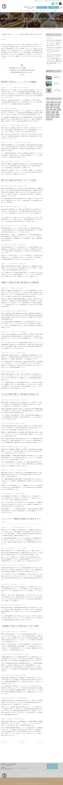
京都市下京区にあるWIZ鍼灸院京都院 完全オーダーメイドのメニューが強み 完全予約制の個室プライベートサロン (54, 50)
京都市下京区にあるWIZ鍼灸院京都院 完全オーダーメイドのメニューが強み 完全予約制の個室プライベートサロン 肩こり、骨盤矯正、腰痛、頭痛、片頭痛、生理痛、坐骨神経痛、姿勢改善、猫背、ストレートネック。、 (54, 60)
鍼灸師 (59, 102)
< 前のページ (4, 742)
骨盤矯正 (57, 114)
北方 (54, 107)
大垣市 (47, 107)
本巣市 (51, 109)
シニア (47, 109)
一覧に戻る (22, 742)
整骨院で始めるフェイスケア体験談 (17, 68)
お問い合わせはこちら (42, 7)
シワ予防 (52, 116)
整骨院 (55, 109)
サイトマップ (58, 779)
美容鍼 (57, 112)
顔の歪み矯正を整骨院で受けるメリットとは (21, 72)
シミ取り (47, 116)
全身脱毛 (58, 109)
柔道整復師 (52, 104)
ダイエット (57, 116)
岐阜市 (58, 107)
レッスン (47, 102)
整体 (56, 104)
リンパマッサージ (49, 119)
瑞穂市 (51, 107)
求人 (56, 102)
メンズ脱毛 (53, 112)
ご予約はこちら (53, 7)
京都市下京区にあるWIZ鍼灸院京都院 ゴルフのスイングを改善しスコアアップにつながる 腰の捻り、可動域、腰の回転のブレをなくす (54, 43)
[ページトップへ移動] (61, 766)
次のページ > (39, 742)
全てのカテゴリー (50, 38)
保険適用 (52, 102)
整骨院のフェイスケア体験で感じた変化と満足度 (22, 70)
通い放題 (47, 112)
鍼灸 (59, 104)
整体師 (47, 104)
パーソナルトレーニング (50, 114)
